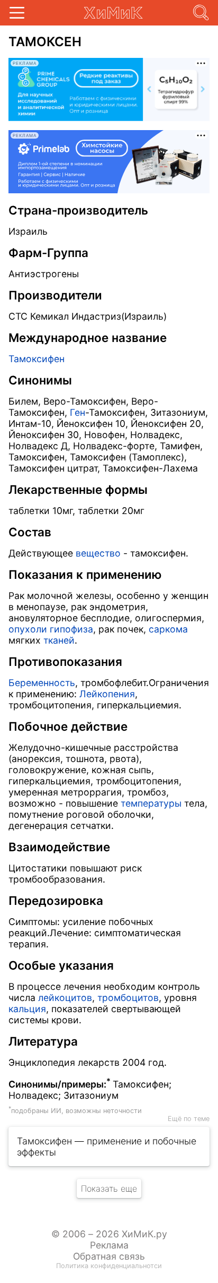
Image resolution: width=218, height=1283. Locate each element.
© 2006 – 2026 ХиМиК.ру (109, 1233)
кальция (27, 1008)
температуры (151, 803)
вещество (98, 553)
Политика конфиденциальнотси (109, 1266)
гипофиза (71, 629)
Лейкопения (107, 693)
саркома (168, 629)
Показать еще (109, 1188)
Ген (77, 412)
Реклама (109, 1245)
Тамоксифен (36, 358)
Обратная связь (109, 1256)
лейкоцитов (65, 997)
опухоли (27, 629)
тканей (59, 640)
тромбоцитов (128, 997)
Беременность (41, 682)
